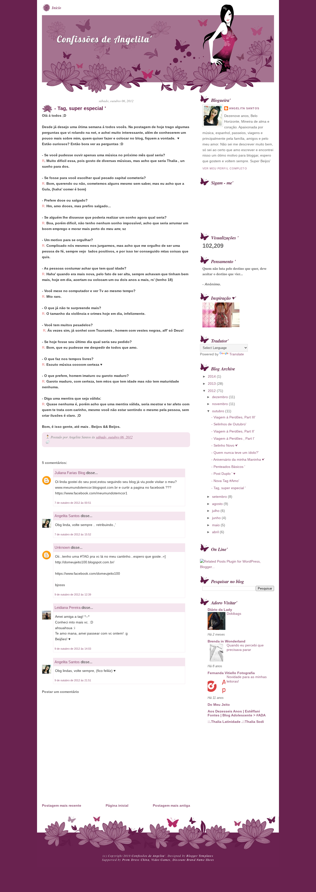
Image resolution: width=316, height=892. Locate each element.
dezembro (220, 397)
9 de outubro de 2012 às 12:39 (73, 594)
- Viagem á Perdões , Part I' (233, 438)
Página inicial (117, 805)
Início (56, 7)
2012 (212, 391)
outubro (218, 411)
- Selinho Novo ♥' (224, 445)
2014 (212, 376)
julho (216, 511)
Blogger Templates (199, 856)
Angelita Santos (67, 516)
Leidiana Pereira (67, 607)
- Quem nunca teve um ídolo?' (235, 453)
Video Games (160, 860)
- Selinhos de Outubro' (228, 424)
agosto (218, 504)
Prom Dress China (135, 860)
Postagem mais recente (61, 805)
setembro (220, 497)
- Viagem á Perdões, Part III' (233, 417)
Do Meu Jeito (219, 705)
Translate (236, 354)
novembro (220, 404)
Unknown (62, 547)
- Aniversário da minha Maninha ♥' (238, 459)
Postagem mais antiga (171, 805)
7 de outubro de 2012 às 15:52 (73, 534)
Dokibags (234, 614)
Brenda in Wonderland (226, 641)
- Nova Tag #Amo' (225, 481)
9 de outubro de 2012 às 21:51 (73, 680)
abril (216, 532)
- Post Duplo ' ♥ (223, 474)
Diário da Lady (220, 610)
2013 (212, 384)
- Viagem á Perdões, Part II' (233, 431)
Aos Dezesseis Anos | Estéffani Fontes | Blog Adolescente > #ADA (237, 713)
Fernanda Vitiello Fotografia (231, 673)
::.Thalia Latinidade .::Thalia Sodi (236, 722)
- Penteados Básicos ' (228, 467)
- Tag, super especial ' (80, 108)
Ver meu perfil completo (224, 168)
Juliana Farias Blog (70, 473)
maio (216, 525)
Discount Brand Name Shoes (193, 860)
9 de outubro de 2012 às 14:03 (73, 648)
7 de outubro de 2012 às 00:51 (73, 502)
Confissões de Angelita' (104, 39)
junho (217, 518)
